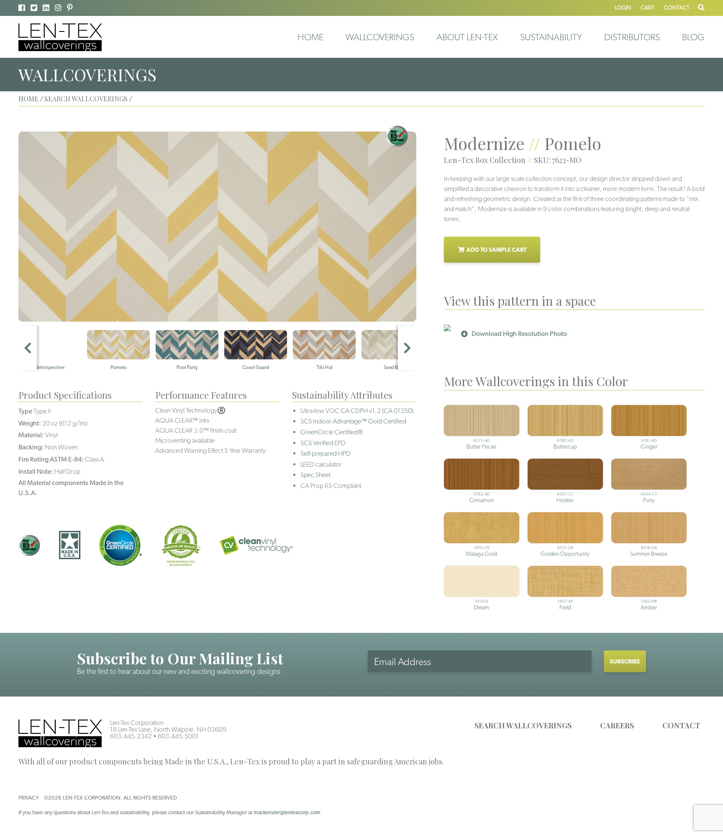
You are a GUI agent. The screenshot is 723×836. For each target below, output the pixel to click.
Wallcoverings (380, 36)
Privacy (28, 797)
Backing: (31, 447)
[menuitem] (310, 37)
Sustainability (551, 36)
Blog (693, 36)
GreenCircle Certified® (331, 432)
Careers (617, 725)
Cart (647, 7)
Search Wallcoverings (523, 725)
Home (310, 36)
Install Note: (35, 471)
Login (623, 7)
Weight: (29, 423)
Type (25, 411)
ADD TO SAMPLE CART (496, 249)
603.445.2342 (131, 736)
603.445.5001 (178, 736)
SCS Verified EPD (323, 443)
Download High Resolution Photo (519, 334)
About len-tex (467, 36)
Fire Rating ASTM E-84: (51, 459)
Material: (31, 435)
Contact (677, 7)
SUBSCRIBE (625, 661)
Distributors (632, 36)
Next (407, 348)
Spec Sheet (315, 475)
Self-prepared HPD (325, 453)
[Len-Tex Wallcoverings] (60, 37)
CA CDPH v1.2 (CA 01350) (377, 411)
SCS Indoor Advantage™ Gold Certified (353, 421)
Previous (27, 348)
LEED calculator (320, 464)
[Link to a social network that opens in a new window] (21, 7)
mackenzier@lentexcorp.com (287, 812)
